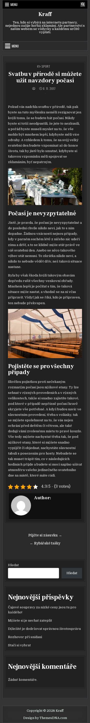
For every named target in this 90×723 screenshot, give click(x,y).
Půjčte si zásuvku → (45, 535)
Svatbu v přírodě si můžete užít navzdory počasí (45, 77)
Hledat (13, 565)
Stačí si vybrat (19, 645)
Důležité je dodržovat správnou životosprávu (44, 629)
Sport (46, 66)
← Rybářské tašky (45, 543)
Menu (14, 4)
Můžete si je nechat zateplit (30, 620)
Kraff (45, 14)
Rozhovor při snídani (25, 637)
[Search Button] (82, 4)
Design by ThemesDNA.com (45, 718)
